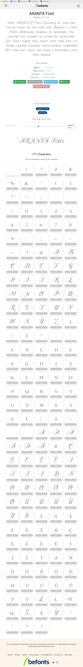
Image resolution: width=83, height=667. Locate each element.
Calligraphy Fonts (42, 109)
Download (21, 82)
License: (36, 77)
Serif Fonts (42, 113)
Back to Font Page (42, 86)
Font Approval (46, 655)
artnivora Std (45, 17)
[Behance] (53, 662)
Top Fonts (68, 655)
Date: (38, 68)
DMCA (24, 655)
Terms (10, 655)
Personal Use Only (49, 77)
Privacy (17, 655)
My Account (23, 1)
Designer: (36, 74)
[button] (78, 6)
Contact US (58, 655)
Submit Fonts (45, 1)
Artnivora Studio (48, 74)
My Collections (34, 1)
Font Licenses (34, 655)
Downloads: (40, 71)
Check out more (36, 82)
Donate (65, 82)
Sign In (6, 1)
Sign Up (13, 1)
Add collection (51, 82)
